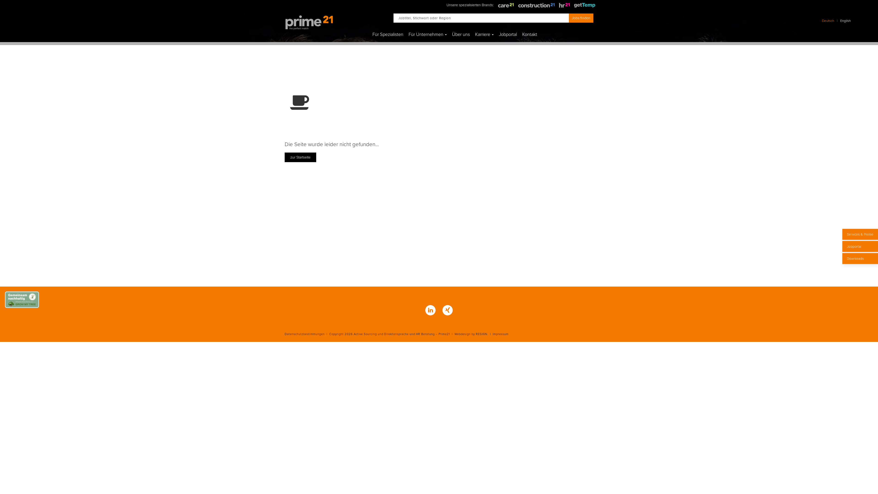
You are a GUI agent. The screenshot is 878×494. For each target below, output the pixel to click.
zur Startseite (300, 157)
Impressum (501, 334)
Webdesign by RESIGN (471, 334)
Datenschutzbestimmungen (305, 334)
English (845, 21)
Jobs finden (581, 18)
